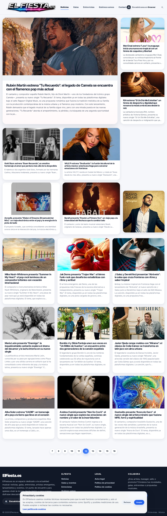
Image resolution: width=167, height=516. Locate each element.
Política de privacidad (105, 483)
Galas (76, 7)
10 (72, 451)
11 (79, 451)
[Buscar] (162, 7)
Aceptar (139, 502)
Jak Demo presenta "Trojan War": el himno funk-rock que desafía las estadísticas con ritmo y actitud (82, 277)
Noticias (65, 7)
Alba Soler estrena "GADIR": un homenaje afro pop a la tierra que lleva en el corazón (27, 413)
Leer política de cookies (34, 509)
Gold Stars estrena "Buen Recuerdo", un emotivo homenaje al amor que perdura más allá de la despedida (30, 164)
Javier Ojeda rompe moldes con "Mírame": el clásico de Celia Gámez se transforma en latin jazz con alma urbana (138, 346)
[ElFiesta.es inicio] (30, 7)
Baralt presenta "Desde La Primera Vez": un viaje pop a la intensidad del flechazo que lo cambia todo (91, 219)
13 (93, 451)
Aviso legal (100, 479)
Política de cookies (103, 487)
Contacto (123, 7)
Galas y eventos (68, 483)
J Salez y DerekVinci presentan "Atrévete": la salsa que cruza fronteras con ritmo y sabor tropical (137, 277)
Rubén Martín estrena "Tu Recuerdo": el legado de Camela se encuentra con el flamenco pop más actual (59, 87)
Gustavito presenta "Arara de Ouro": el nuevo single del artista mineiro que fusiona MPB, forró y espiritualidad (138, 415)
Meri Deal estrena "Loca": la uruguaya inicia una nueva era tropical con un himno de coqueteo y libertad (141, 48)
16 (114, 451)
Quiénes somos (106, 7)
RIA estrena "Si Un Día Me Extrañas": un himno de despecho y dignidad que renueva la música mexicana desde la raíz (142, 104)
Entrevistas (88, 7)
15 (107, 451)
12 (86, 451)
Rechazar (127, 502)
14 (100, 451)
